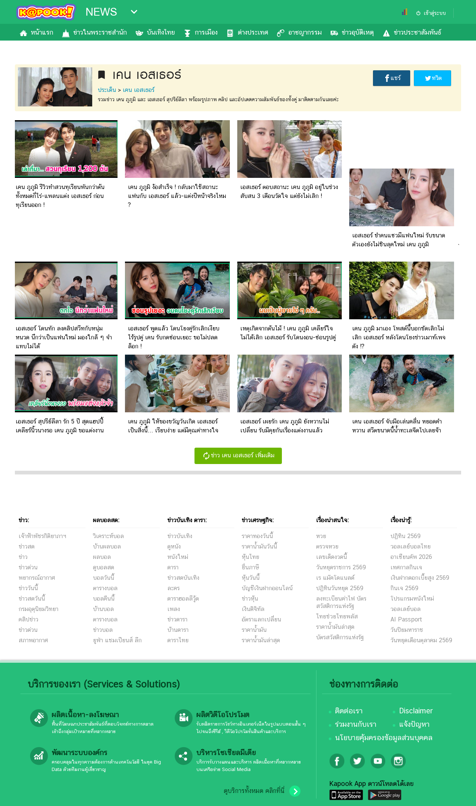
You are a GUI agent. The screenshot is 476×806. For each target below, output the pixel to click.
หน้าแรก (42, 32)
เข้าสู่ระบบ (435, 13)
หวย (321, 536)
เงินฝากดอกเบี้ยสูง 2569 (419, 577)
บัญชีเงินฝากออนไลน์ (267, 588)
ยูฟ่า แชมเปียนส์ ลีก (117, 640)
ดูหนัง (174, 546)
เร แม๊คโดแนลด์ (335, 577)
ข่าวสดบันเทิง (183, 577)
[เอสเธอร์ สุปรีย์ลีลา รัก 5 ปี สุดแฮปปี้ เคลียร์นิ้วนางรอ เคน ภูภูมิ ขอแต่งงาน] (65, 410)
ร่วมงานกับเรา (355, 724)
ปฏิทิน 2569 (405, 536)
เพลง (173, 609)
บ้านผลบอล (107, 546)
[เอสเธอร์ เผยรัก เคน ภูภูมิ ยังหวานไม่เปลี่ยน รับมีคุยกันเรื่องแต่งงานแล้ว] (289, 410)
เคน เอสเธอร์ (138, 89)
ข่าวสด (27, 546)
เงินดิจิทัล (253, 609)
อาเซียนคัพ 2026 (411, 556)
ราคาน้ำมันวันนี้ (259, 546)
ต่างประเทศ (253, 32)
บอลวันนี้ (103, 577)
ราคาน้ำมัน (254, 629)
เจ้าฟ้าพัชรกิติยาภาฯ (42, 536)
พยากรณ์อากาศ (37, 577)
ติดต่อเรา (349, 710)
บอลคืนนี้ (104, 598)
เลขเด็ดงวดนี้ (331, 556)
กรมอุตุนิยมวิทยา (38, 609)
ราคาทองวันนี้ (257, 536)
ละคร (173, 588)
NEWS (101, 12)
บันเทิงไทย (161, 32)
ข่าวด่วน (28, 567)
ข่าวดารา (177, 619)
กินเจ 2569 (404, 588)
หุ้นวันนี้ (251, 577)
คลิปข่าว (28, 619)
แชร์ (395, 77)
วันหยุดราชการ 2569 (341, 567)
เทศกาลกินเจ (406, 567)
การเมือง (206, 32)
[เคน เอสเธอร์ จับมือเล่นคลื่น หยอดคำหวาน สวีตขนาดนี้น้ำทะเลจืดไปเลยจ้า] (401, 410)
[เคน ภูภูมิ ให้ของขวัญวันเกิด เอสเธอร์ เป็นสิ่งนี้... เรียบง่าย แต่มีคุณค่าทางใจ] (177, 410)
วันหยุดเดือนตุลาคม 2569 (421, 640)
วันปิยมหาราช (406, 629)
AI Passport (406, 619)
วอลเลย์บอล (405, 609)
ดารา (172, 567)
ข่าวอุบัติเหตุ (358, 32)
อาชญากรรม (305, 32)
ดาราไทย (178, 640)
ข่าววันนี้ (28, 588)
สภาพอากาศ (33, 640)
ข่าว (23, 556)
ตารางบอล (105, 588)
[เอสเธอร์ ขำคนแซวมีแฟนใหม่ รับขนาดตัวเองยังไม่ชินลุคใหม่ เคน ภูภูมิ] (401, 224)
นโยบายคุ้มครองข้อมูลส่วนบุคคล (383, 737)
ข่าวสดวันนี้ (32, 598)
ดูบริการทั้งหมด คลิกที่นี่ (253, 790)
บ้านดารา (178, 629)
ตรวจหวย (327, 546)
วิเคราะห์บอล (108, 536)
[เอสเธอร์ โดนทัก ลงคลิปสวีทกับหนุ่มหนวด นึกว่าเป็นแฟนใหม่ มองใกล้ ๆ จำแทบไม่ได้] (65, 317)
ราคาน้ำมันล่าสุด (261, 640)
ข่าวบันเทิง (179, 536)
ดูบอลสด (103, 567)
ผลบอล (102, 556)
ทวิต (437, 77)
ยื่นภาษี (250, 567)
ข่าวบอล (103, 629)
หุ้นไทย (250, 556)
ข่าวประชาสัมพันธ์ (417, 32)
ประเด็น (107, 89)
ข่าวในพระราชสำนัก (100, 32)
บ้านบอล (103, 609)
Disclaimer (416, 710)
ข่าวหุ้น (250, 598)
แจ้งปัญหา (414, 724)
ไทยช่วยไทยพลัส (337, 616)
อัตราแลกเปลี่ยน (261, 619)
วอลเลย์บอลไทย (410, 546)
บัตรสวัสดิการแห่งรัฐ (340, 637)
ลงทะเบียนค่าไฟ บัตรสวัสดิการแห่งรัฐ (341, 602)
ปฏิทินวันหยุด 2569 (339, 588)
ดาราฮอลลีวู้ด (183, 598)
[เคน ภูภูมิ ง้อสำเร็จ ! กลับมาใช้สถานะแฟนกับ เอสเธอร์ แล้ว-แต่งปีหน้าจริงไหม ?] (177, 175)
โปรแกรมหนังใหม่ (412, 598)
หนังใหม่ (177, 556)
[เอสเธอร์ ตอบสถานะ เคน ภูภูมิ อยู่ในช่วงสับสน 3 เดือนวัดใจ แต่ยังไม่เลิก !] (289, 175)
